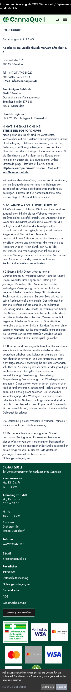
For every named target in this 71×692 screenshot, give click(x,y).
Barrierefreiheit (11, 590)
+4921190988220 (13, 544)
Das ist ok (61, 687)
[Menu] (65, 19)
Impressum (9, 572)
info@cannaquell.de (25, 81)
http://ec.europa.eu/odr (19, 168)
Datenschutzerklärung (15, 578)
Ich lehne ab (48, 687)
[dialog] (35, 680)
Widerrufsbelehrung (14, 603)
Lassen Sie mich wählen (14, 687)
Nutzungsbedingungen (16, 584)
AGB (5, 597)
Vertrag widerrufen (19, 612)
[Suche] (57, 19)
